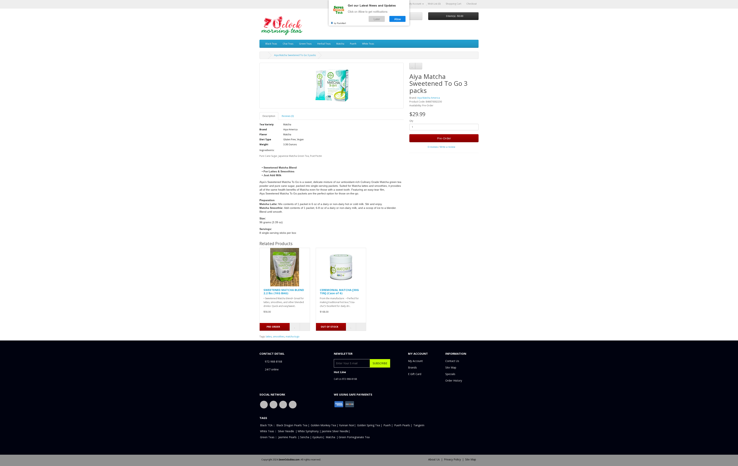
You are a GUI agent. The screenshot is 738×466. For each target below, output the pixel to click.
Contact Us (452, 361)
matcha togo (292, 336)
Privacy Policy (452, 459)
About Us (434, 459)
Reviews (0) (288, 116)
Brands (412, 367)
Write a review (447, 147)
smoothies (278, 336)
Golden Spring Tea (368, 425)
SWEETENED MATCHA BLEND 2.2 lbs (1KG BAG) (283, 291)
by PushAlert (340, 23)
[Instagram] (293, 404)
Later (377, 19)
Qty (411, 120)
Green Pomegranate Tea (354, 437)
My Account (415, 361)
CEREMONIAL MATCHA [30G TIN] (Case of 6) (339, 291)
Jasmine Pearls (287, 437)
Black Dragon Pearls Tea (291, 425)
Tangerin (418, 425)
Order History (453, 380)
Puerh (353, 43)
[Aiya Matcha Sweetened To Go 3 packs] (331, 85)
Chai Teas (288, 43)
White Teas (368, 43)
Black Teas (271, 43)
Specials (450, 374)
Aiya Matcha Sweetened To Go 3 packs (295, 55)
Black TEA (266, 425)
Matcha (340, 43)
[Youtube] (283, 404)
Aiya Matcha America (428, 97)
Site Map (450, 367)
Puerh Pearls (402, 425)
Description (269, 116)
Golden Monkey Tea (323, 425)
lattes (269, 336)
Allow (397, 19)
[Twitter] (273, 404)
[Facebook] (264, 404)
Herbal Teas (324, 43)
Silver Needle (286, 431)
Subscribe (380, 363)
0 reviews (433, 147)
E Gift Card (414, 374)
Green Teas (305, 43)
